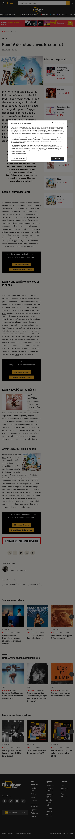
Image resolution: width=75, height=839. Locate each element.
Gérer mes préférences (18, 158)
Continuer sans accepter (58, 123)
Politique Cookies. (20, 142)
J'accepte (57, 158)
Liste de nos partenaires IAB (18, 153)
